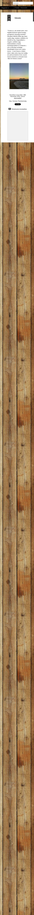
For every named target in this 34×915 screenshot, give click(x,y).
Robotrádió (24, 8)
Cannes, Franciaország (19, 101)
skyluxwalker (18, 98)
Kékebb (18, 18)
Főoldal (17, 8)
